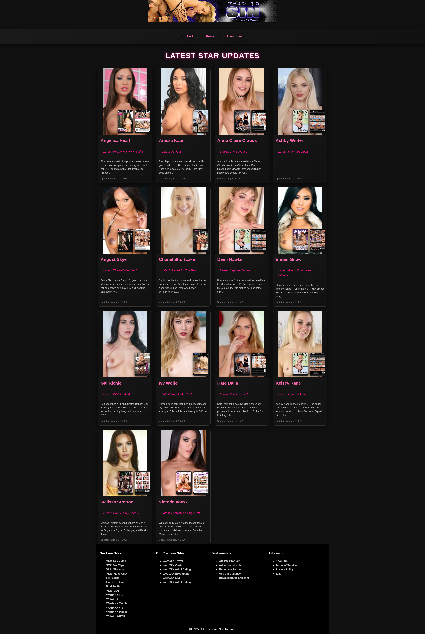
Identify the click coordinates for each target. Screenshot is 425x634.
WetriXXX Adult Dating (177, 569)
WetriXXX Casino (173, 565)
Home (210, 36)
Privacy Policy (285, 569)
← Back (188, 36)
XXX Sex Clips (115, 565)
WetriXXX (112, 599)
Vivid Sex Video (116, 561)
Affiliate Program (229, 561)
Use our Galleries (230, 573)
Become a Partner (230, 569)
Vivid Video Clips (117, 573)
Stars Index (234, 36)
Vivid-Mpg (112, 590)
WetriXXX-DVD (115, 616)
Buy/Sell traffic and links (234, 577)
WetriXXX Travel (173, 561)
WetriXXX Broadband (176, 573)
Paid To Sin (113, 586)
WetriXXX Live (172, 577)
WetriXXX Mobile (116, 603)
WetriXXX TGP (115, 595)
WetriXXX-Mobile (116, 611)
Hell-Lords (112, 577)
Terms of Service (286, 565)
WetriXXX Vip (114, 607)
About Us (282, 561)
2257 (279, 573)
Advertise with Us (230, 565)
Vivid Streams (115, 569)
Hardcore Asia (115, 582)
